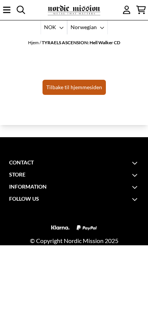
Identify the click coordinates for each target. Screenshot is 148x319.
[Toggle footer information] (135, 163)
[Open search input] (21, 10)
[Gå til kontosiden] (127, 10)
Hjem (33, 42)
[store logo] (74, 10)
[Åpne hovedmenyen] (7, 10)
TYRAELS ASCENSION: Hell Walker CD (81, 42)
